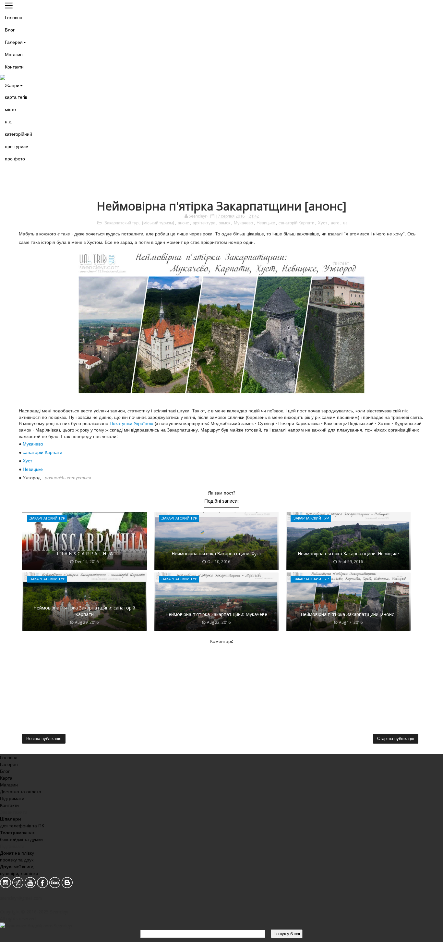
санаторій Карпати (297, 222)
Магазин (14, 54)
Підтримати (12, 798)
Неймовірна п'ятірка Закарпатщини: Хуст (216, 553)
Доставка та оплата (20, 791)
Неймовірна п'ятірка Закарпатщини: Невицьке (348, 553)
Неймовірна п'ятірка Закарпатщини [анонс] (348, 614)
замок (225, 222)
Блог (10, 29)
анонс (184, 222)
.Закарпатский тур (121, 222)
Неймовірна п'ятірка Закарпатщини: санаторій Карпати (84, 611)
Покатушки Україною (131, 423)
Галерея (14, 42)
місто (10, 109)
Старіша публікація (395, 738)
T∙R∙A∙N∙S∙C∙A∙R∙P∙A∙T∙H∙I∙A (84, 553)
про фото (15, 158)
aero (336, 222)
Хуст (323, 222)
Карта (6, 778)
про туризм (17, 146)
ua (345, 222)
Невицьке (266, 222)
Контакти (14, 66)
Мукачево (244, 222)
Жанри (12, 85)
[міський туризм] (158, 222)
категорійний (18, 134)
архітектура (204, 222)
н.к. (8, 121)
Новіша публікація (43, 738)
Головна (13, 17)
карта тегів (16, 97)
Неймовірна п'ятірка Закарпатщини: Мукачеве (216, 614)
